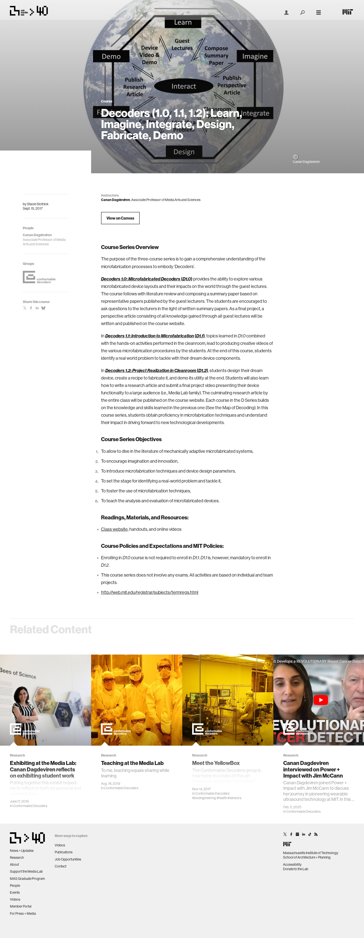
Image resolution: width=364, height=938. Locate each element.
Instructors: (110, 195)
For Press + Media (23, 913)
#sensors (234, 798)
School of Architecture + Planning (307, 857)
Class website (114, 529)
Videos (15, 899)
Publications (64, 852)
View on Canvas (120, 218)
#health (221, 798)
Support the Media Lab (26, 871)
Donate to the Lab (295, 869)
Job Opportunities (68, 859)
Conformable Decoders (30, 806)
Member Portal (20, 906)
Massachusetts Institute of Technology (310, 853)
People (15, 885)
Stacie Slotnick (38, 204)
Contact (60, 866)
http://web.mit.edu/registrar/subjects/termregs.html (149, 592)
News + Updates (22, 850)
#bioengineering (204, 798)
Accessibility (292, 864)
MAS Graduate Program (27, 878)
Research (17, 857)
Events (15, 892)
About (14, 864)
